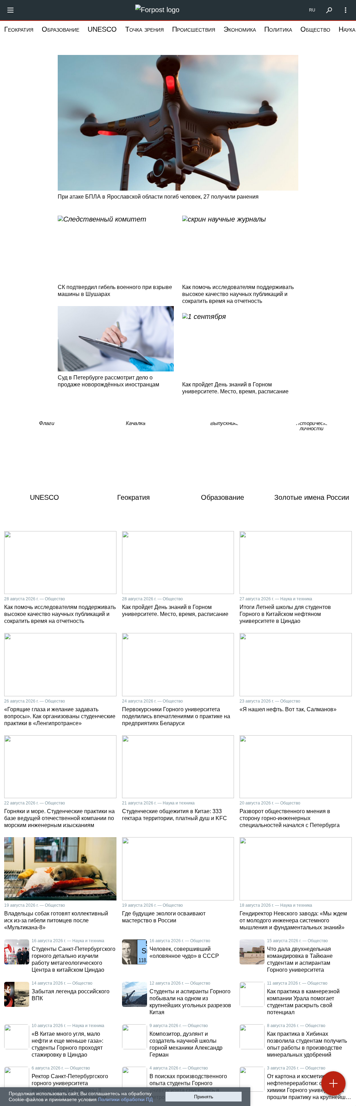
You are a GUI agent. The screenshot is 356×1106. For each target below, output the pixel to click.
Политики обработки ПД (125, 1099)
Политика (278, 29)
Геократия (18, 29)
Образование (60, 29)
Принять (203, 1096)
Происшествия (193, 29)
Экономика (240, 29)
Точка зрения (144, 29)
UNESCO (102, 29)
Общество (315, 29)
